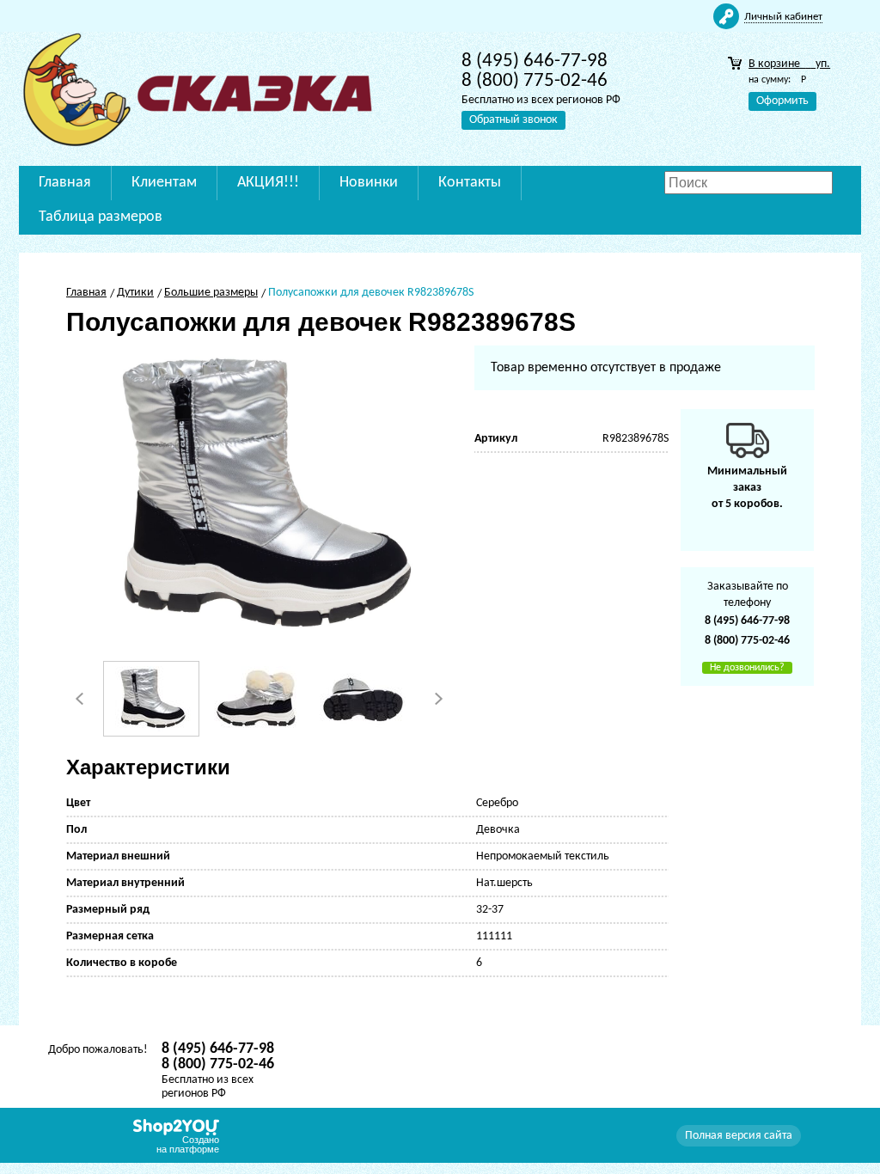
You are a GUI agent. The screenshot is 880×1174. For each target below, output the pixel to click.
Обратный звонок (513, 119)
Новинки (368, 182)
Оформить (782, 101)
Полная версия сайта (738, 1135)
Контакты (469, 182)
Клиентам (164, 182)
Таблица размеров (100, 217)
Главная (65, 182)
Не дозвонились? (747, 668)
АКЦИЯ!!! (268, 182)
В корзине (789, 64)
